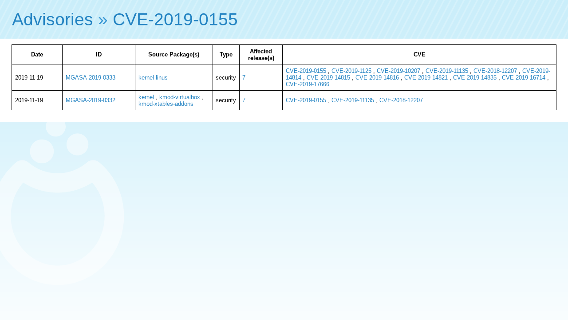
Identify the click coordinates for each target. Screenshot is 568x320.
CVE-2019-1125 (351, 71)
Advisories (52, 19)
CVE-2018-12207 (495, 71)
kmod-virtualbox (179, 97)
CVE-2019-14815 (328, 77)
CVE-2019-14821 (426, 77)
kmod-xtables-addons (165, 103)
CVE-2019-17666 (307, 84)
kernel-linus (153, 77)
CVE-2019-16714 (523, 77)
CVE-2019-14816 (377, 77)
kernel (146, 97)
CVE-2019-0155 (175, 19)
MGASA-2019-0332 (90, 100)
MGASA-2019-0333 (90, 77)
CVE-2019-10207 (398, 71)
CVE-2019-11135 (447, 71)
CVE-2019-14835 (475, 77)
